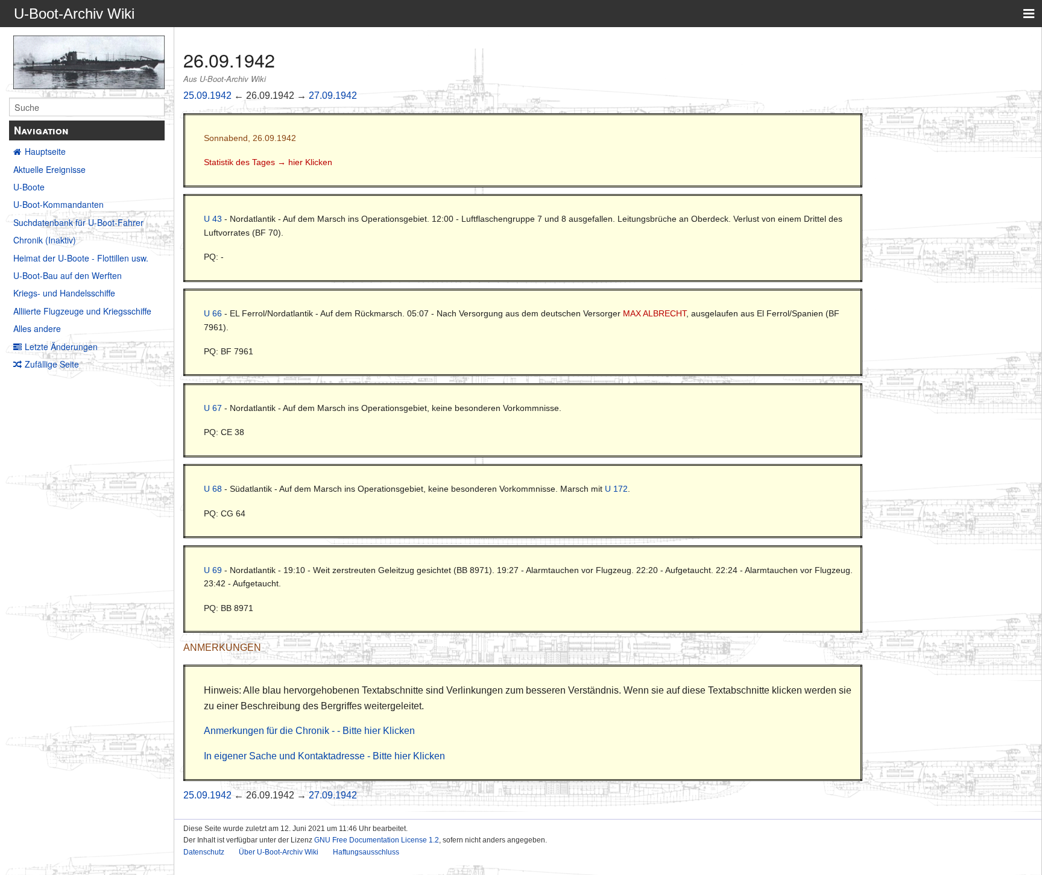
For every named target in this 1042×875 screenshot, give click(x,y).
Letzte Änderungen (61, 346)
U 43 (213, 219)
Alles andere (37, 328)
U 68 (213, 489)
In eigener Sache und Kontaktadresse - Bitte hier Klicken (324, 756)
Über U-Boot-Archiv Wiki (278, 852)
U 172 (616, 489)
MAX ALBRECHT (654, 313)
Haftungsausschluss (366, 852)
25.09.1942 (207, 95)
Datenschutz (203, 852)
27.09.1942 (333, 95)
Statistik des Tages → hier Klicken (268, 162)
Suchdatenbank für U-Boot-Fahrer (78, 222)
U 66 (213, 313)
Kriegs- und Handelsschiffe (64, 293)
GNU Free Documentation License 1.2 (376, 840)
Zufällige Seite (52, 364)
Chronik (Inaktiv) (44, 240)
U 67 (213, 408)
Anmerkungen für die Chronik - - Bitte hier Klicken (309, 731)
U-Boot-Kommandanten (58, 204)
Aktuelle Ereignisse (49, 169)
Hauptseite (45, 151)
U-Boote (29, 187)
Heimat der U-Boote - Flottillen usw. (80, 258)
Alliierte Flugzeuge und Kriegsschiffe (82, 311)
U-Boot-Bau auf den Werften (67, 275)
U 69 (213, 570)
